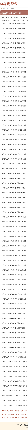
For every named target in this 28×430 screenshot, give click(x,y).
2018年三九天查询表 (8, 411)
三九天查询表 (10, 9)
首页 (4, 9)
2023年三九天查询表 (21, 414)
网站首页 (19, 425)
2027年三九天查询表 (21, 418)
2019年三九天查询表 (21, 411)
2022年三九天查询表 (8, 414)
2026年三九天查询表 (8, 418)
